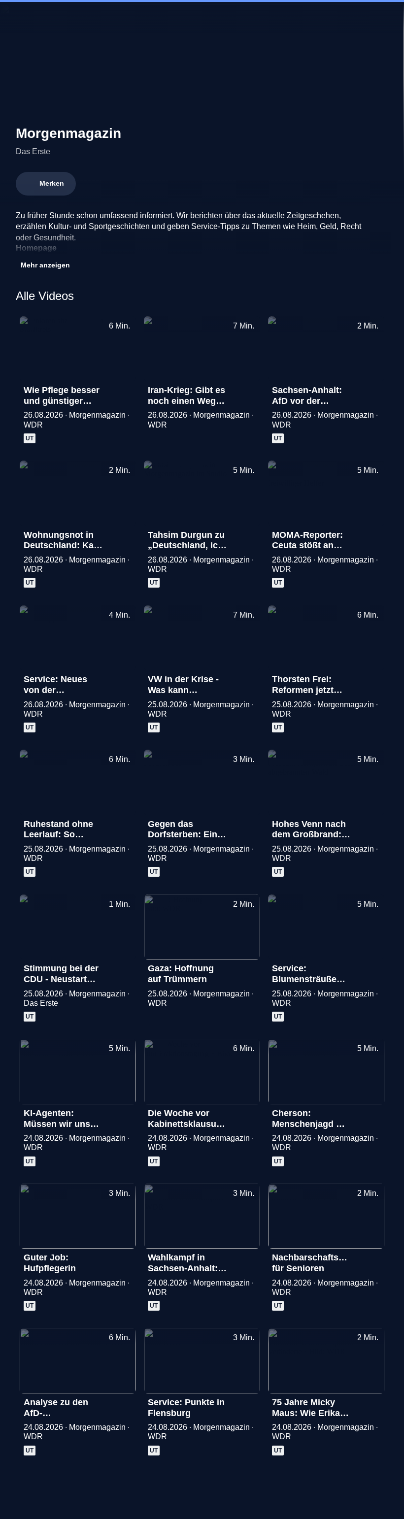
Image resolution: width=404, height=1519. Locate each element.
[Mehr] (124, 393)
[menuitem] (16, 18)
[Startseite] (202, 17)
